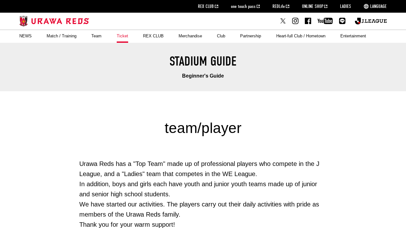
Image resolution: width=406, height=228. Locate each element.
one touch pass (243, 6)
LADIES (345, 6)
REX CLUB (206, 6)
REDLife (278, 6)
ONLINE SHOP (312, 6)
